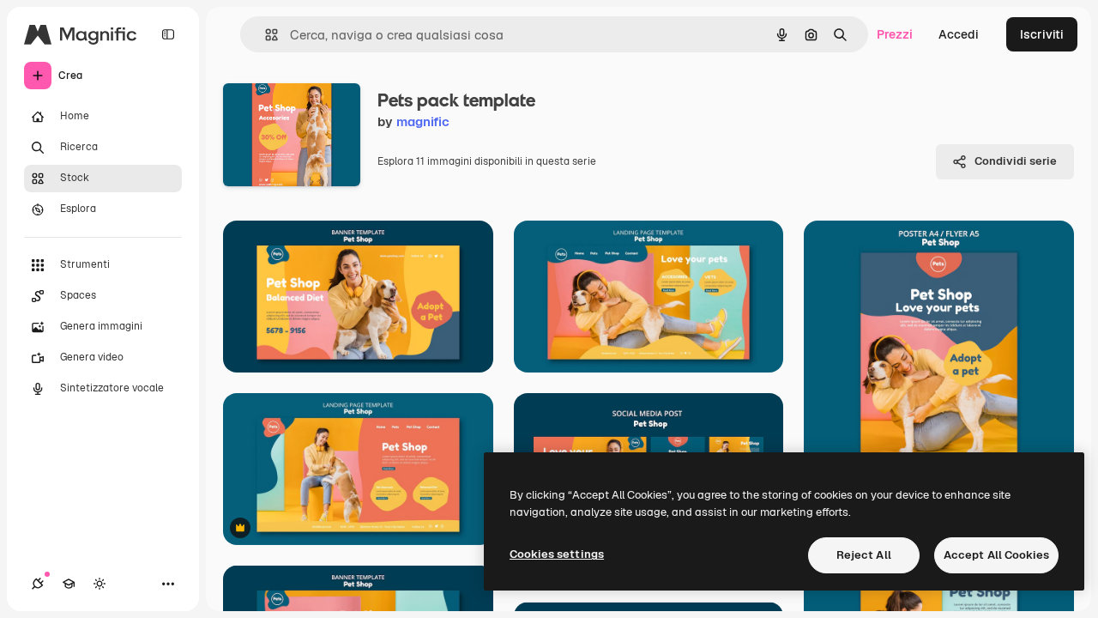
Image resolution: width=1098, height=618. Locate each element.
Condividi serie (1015, 161)
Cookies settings (557, 554)
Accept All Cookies (996, 555)
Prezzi (895, 34)
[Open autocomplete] (264, 34)
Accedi (958, 34)
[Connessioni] (37, 583)
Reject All (863, 555)
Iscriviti (1042, 34)
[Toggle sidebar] (168, 34)
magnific (422, 121)
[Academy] (68, 583)
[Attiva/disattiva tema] (99, 583)
